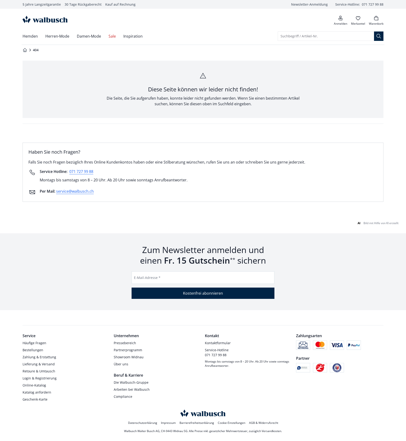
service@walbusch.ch (75, 191)
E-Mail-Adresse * (147, 277)
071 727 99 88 (81, 171)
